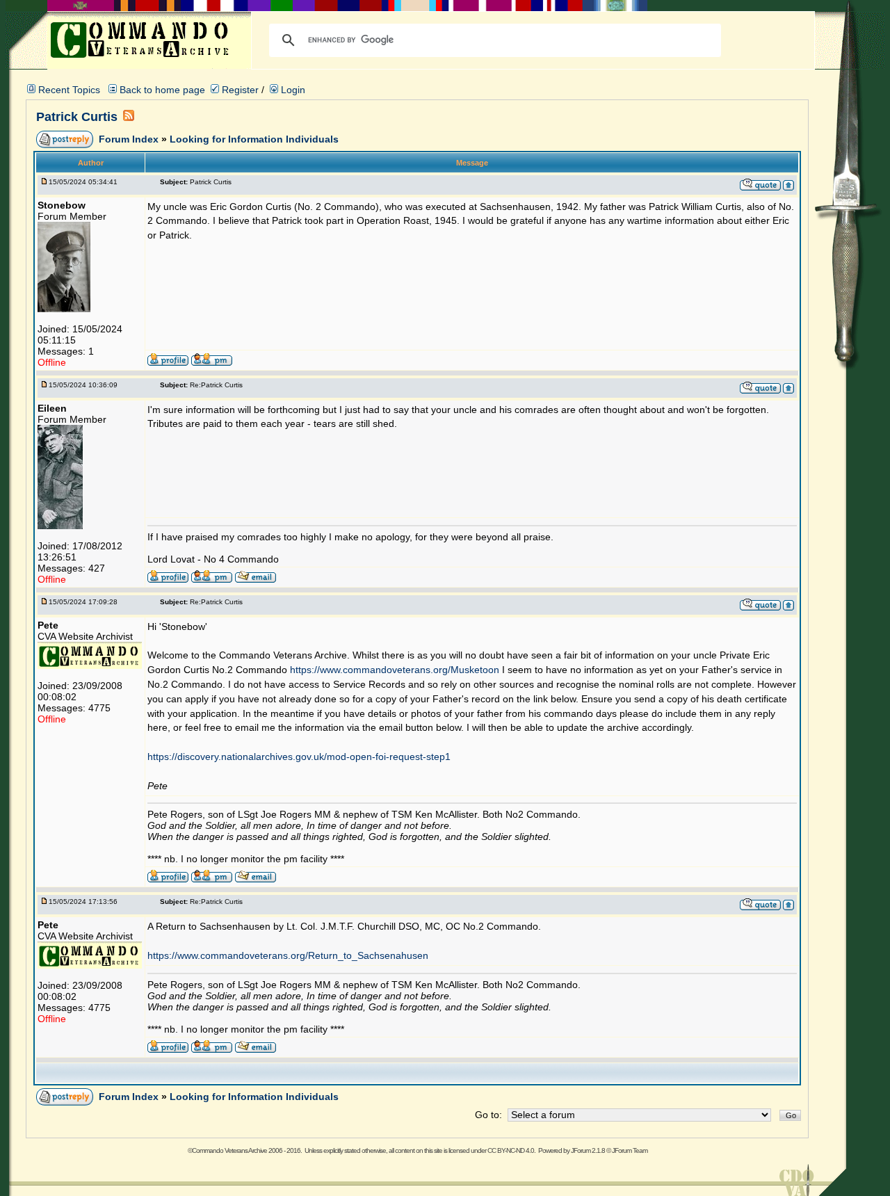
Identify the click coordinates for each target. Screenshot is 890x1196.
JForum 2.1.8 (588, 1150)
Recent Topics (69, 89)
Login (291, 89)
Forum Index (130, 139)
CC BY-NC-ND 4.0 (510, 1150)
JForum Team (629, 1150)
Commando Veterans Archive (229, 1150)
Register (239, 89)
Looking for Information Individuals (254, 139)
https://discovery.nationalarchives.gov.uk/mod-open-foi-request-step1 (299, 756)
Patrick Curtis (77, 117)
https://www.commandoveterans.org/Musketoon (394, 669)
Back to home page (162, 89)
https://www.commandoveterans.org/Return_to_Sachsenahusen (287, 955)
